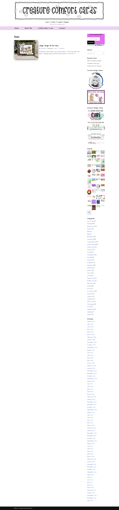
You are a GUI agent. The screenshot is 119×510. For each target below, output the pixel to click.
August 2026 (90, 321)
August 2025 (91, 350)
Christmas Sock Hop (93, 63)
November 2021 (91, 467)
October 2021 (91, 469)
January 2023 (91, 430)
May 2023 (90, 420)
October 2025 (91, 345)
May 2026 (90, 329)
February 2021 (91, 490)
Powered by (91, 45)
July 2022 (90, 446)
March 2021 (90, 488)
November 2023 (91, 404)
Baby (88, 231)
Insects (89, 273)
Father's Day (91, 247)
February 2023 (91, 428)
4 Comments (61, 48)
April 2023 (90, 423)
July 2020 (90, 500)
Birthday (89, 237)
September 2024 (92, 379)
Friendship (90, 255)
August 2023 (90, 412)
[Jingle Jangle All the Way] (26, 49)
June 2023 (90, 417)
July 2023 (90, 415)
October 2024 (91, 376)
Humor (89, 270)
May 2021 (89, 482)
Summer (89, 294)
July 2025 (90, 353)
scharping (43, 48)
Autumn (89, 229)
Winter (89, 314)
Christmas (90, 239)
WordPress (29, 508)
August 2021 (90, 475)
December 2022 (92, 433)
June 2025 (90, 355)
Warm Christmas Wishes (94, 61)
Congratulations (91, 242)
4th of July (90, 221)
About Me (28, 28)
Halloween (90, 265)
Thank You (90, 301)
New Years (90, 283)
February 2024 (91, 397)
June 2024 (90, 386)
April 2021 (90, 485)
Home (17, 28)
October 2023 (91, 407)
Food (88, 252)
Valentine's (90, 309)
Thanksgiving (90, 304)
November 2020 (92, 498)
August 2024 (91, 381)
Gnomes (89, 260)
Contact (62, 28)
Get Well (89, 257)
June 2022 (90, 449)
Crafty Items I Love (45, 28)
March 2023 (90, 425)
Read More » (72, 53)
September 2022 (92, 441)
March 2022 (90, 456)
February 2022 (91, 459)
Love (88, 275)
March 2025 (91, 363)
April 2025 (90, 360)
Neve (15, 508)
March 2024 (91, 394)
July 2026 (90, 324)
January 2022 (91, 462)
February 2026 (91, 337)
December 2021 (91, 464)
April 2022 (90, 454)
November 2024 (92, 373)
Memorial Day (91, 278)
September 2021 (91, 472)
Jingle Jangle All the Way (48, 45)
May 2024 (90, 389)
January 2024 (91, 399)
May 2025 (90, 358)
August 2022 (90, 443)
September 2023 (92, 410)
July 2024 (90, 384)
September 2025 (92, 347)
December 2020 (92, 495)
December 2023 (92, 402)
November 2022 (91, 436)
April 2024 (90, 391)
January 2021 (91, 493)
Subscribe (91, 42)
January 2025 (91, 368)
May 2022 (90, 451)
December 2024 (92, 371)
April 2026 (90, 332)
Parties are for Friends (94, 66)
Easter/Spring (91, 244)
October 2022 (91, 438)
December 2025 (92, 342)
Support (89, 296)
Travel (89, 307)
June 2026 (90, 327)
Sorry (89, 288)
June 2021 (90, 480)
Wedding (89, 312)
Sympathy (90, 299)
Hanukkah (90, 268)
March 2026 (90, 334)
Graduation (90, 262)
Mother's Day (91, 281)
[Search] (103, 53)
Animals (89, 224)
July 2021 (89, 477)
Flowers (89, 250)
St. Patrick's (90, 291)
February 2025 (91, 366)
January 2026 (91, 340)
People (89, 286)
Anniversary (90, 226)
